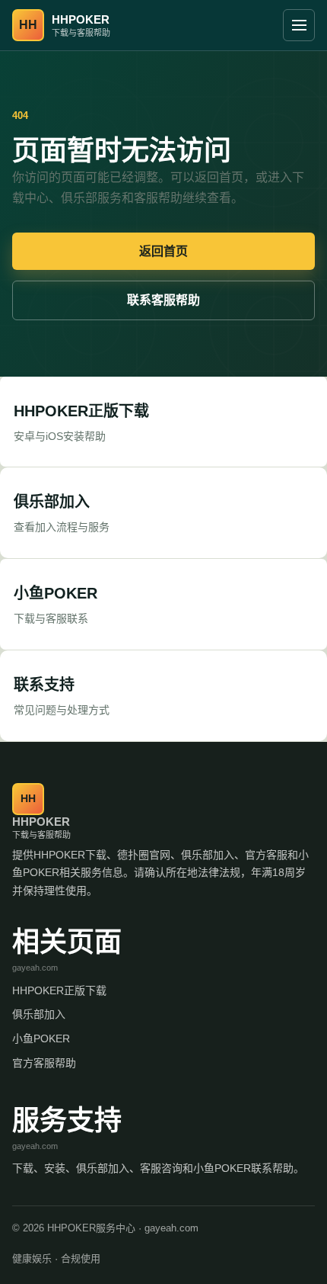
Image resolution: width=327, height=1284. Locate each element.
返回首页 (163, 251)
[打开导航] (299, 25)
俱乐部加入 (38, 1014)
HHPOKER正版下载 (59, 990)
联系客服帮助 (163, 300)
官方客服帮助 (44, 1063)
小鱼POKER (41, 1038)
